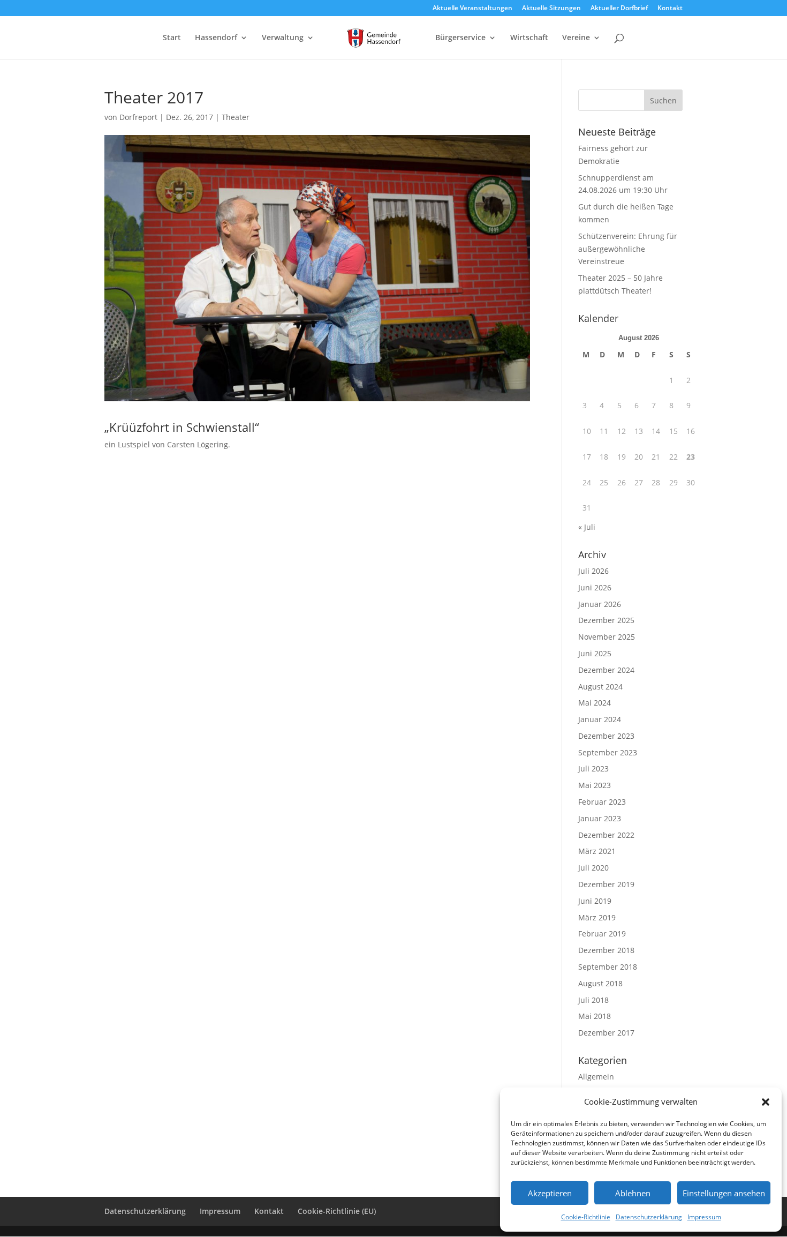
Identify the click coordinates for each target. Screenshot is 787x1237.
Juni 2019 (594, 901)
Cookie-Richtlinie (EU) (337, 1211)
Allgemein (596, 1076)
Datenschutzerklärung (649, 1216)
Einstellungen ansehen (724, 1193)
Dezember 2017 (606, 1033)
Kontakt (670, 8)
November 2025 (606, 637)
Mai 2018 (594, 1016)
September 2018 (607, 967)
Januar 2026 (599, 604)
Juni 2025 (594, 653)
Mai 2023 (594, 785)
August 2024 (600, 686)
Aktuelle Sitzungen (551, 8)
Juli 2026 (593, 571)
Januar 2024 (599, 719)
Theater (235, 117)
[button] (765, 1102)
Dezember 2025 (606, 620)
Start (172, 38)
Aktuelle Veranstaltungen (472, 8)
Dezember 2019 (606, 884)
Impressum (704, 1216)
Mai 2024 (594, 703)
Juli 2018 (593, 1000)
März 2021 (597, 851)
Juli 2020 (593, 868)
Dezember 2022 (606, 835)
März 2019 (597, 917)
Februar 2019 (602, 933)
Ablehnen (632, 1193)
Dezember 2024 (606, 670)
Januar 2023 (599, 818)
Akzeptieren (550, 1193)
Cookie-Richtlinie (585, 1216)
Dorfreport (138, 117)
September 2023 (607, 752)
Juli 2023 (593, 768)
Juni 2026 (594, 587)
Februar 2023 (602, 802)
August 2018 (600, 983)
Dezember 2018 (606, 950)
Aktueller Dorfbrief (619, 8)
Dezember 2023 (606, 736)
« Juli (586, 527)
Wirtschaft (529, 38)
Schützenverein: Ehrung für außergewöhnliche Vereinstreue (627, 249)
